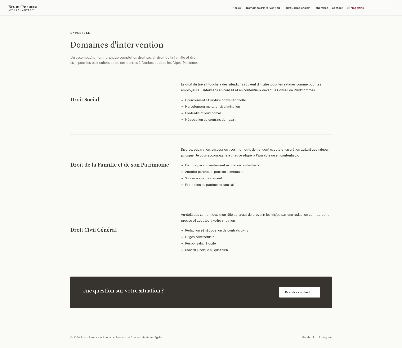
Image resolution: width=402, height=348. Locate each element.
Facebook (308, 337)
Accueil (237, 8)
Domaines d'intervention (263, 8)
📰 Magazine (355, 8)
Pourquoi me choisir (297, 8)
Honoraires (320, 8)
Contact (337, 8)
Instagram (325, 337)
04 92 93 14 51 (380, 8)
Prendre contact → (299, 292)
